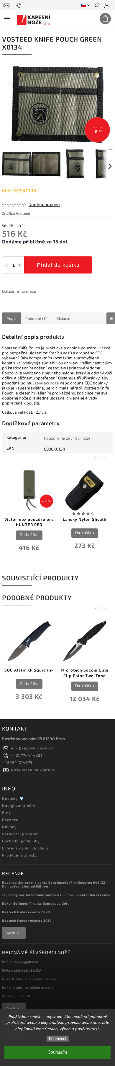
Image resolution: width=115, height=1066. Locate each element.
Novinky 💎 (13, 798)
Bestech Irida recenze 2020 (26, 912)
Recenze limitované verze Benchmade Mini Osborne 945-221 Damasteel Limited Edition (54, 884)
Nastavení (57, 1038)
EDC (99, 352)
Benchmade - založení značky (28, 987)
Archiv (12, 933)
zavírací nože (46, 382)
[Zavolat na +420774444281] (19, 5)
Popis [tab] (11, 318)
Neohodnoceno (44, 205)
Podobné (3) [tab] (36, 318)
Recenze (10, 819)
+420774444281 (26, 755)
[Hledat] (96, 5)
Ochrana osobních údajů (25, 848)
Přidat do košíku (58, 265)
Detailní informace (19, 291)
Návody (9, 826)
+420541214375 (17, 762)
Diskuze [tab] (63, 318)
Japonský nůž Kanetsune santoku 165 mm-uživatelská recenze (56, 895)
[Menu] (6, 17)
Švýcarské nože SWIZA (22, 970)
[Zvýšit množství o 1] (19, 265)
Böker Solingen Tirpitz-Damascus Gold (36, 903)
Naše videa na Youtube (33, 769)
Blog (6, 812)
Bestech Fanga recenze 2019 (27, 920)
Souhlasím (57, 1052)
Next (105, 457)
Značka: (16, 213)
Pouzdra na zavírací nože (67, 438)
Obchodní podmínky (21, 841)
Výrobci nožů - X (16, 996)
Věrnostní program (20, 833)
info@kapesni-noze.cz (32, 748)
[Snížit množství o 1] (6, 265)
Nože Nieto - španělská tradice (29, 979)
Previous (96, 457)
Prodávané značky (20, 855)
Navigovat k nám (18, 805)
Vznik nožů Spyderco (20, 962)
